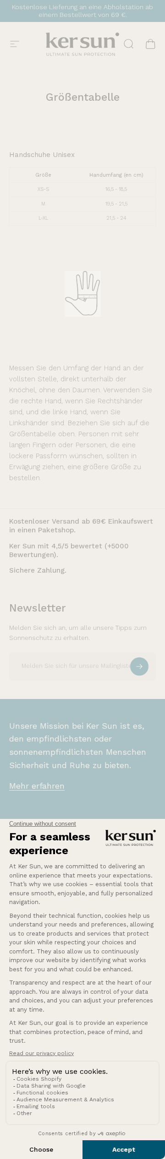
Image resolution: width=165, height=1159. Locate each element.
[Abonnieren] (139, 666)
